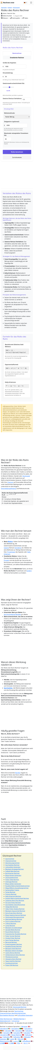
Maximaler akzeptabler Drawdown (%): (16, 134)
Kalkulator (28, 1035)
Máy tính (21, 1039)
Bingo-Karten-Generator (13, 875)
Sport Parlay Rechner (12, 940)
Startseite (4, 7)
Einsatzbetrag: (8, 73)
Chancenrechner (10, 861)
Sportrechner (9, 859)
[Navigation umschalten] (31, 2)
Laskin (12, 1039)
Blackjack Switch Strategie (13, 951)
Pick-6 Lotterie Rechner (13, 921)
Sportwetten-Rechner (12, 865)
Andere (10, 7)
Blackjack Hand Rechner (13, 948)
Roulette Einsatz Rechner (13, 946)
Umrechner (15, 1021)
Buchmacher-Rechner (12, 873)
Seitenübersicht (5, 1021)
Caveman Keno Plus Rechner (14, 900)
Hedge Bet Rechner (11, 907)
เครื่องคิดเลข (26, 1041)
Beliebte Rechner (19, 1019)
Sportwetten (8, 688)
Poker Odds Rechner (12, 880)
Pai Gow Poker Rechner (13, 903)
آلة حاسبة (16, 1041)
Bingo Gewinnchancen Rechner (15, 915)
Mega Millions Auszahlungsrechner (17, 888)
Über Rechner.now (6, 1019)
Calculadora (15, 1029)
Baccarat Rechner (11, 942)
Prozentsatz (11, 552)
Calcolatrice (4, 1029)
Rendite (17, 773)
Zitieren (5, 18)
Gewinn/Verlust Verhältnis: (12, 98)
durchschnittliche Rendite (12, 614)
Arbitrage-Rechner (11, 882)
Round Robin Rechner (12, 932)
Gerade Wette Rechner (12, 930)
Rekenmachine (5, 1041)
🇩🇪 (25, 2)
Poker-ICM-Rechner (11, 965)
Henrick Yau (11, 13)
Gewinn (6, 548)
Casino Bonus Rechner (12, 953)
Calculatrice (4, 1035)
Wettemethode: (9, 113)
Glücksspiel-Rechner (19, 1007)
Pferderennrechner (11, 957)
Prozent (6, 560)
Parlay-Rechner (10, 892)
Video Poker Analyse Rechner (15, 909)
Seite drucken (7, 16)
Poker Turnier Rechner (12, 936)
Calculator (8, 1031)
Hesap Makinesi (16, 1035)
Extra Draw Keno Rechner (13, 913)
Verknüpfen (16, 18)
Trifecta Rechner (10, 923)
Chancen (10, 482)
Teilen (26, 18)
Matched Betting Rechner (13, 919)
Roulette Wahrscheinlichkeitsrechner (17, 886)
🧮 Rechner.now (7, 2)
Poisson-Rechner (10, 894)
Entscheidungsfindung (8, 488)
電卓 (18, 1043)
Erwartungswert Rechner (13, 944)
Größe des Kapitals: (9, 63)
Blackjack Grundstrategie (13, 928)
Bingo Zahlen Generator (13, 884)
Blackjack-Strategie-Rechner (14, 869)
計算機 (2, 1043)
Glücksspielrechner (11, 877)
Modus (10, 541)
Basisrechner (17, 53)
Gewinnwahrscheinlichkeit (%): (13, 83)
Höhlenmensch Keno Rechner (15, 955)
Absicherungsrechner (12, 863)
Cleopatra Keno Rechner (13, 959)
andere (29, 571)
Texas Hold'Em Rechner (13, 961)
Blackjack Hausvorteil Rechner (15, 911)
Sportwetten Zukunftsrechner (15, 905)
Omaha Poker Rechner (12, 938)
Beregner (24, 1026)
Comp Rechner (10, 926)
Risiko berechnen (17, 152)
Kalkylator (3, 1039)
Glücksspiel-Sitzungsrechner (14, 917)
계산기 (26, 1043)
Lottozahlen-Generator (12, 867)
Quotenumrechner (11, 963)
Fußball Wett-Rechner (12, 871)
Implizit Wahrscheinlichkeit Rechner (17, 898)
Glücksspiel (16, 7)
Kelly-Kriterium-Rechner (13, 896)
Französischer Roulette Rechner (15, 934)
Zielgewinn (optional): (11, 122)
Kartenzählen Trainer (12, 890)
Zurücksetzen (17, 157)
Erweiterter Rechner (17, 58)
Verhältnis (18, 548)
